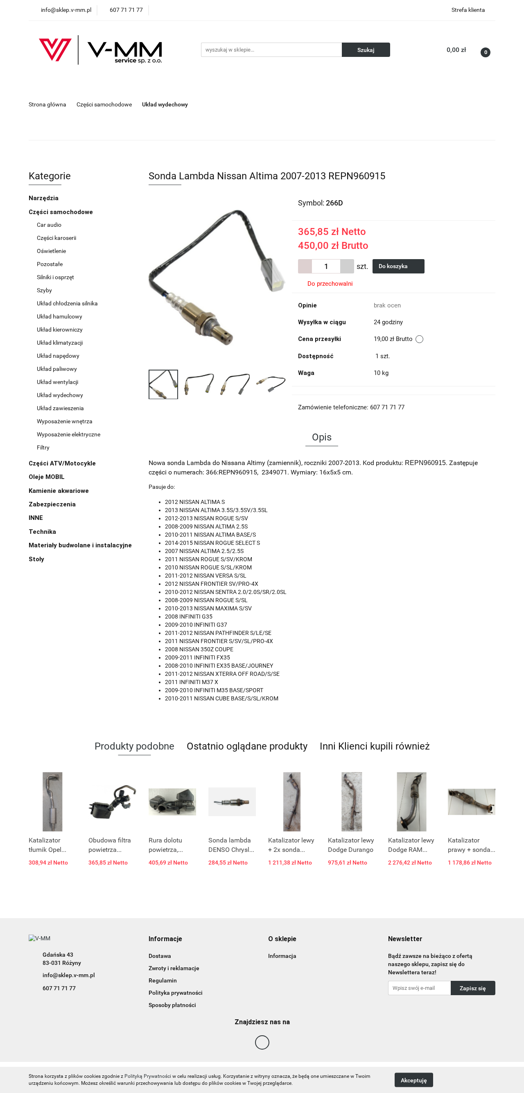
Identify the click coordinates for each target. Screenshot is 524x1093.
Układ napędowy (58, 355)
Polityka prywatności (176, 992)
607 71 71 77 (59, 988)
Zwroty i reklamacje (174, 968)
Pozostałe (50, 264)
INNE (36, 518)
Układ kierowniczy (60, 329)
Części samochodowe (62, 212)
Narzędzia (44, 198)
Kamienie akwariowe (59, 491)
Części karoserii (56, 238)
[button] (165, 939)
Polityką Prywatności (147, 1076)
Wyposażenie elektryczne (68, 434)
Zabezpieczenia (52, 504)
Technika (42, 531)
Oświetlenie (51, 251)
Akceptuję (414, 1080)
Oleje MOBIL (47, 477)
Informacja (282, 956)
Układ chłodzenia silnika (67, 303)
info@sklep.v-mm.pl (69, 975)
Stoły (36, 559)
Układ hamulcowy (59, 316)
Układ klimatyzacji (60, 342)
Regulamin (163, 980)
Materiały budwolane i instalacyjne (80, 545)
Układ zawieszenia (60, 408)
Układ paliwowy (57, 369)
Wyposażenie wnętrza (65, 421)
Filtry (43, 447)
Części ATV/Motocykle (63, 463)
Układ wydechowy (60, 395)
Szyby (44, 290)
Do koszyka (394, 266)
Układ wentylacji (57, 382)
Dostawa (160, 956)
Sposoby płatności (172, 1005)
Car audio (49, 224)
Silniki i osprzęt (55, 277)
